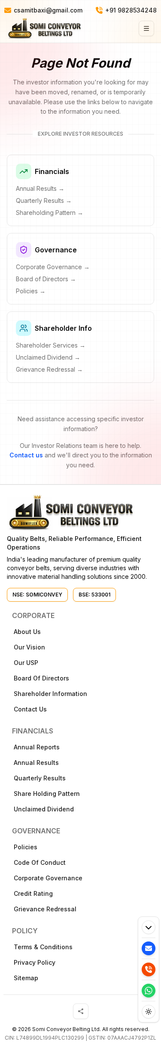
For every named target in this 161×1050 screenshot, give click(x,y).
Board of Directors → (46, 279)
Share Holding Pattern (47, 793)
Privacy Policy (34, 962)
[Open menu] (146, 28)
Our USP (26, 662)
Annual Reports (37, 747)
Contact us (26, 455)
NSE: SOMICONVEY (37, 594)
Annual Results (36, 762)
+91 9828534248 (131, 10)
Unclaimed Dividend (44, 809)
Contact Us (30, 709)
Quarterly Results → (44, 200)
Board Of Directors (41, 678)
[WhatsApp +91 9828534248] (148, 990)
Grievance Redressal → (49, 369)
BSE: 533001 (94, 594)
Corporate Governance (48, 878)
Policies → (31, 291)
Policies (25, 847)
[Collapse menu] (148, 927)
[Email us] (148, 948)
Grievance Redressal (45, 909)
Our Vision (29, 647)
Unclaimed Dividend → (48, 357)
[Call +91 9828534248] (148, 969)
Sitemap (26, 978)
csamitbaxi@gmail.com (48, 10)
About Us (27, 631)
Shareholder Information (50, 693)
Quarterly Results (40, 778)
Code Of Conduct (40, 862)
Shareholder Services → (50, 345)
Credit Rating (33, 893)
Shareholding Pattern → (49, 212)
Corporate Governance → (53, 266)
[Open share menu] (80, 1011)
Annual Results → (40, 188)
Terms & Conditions (43, 947)
